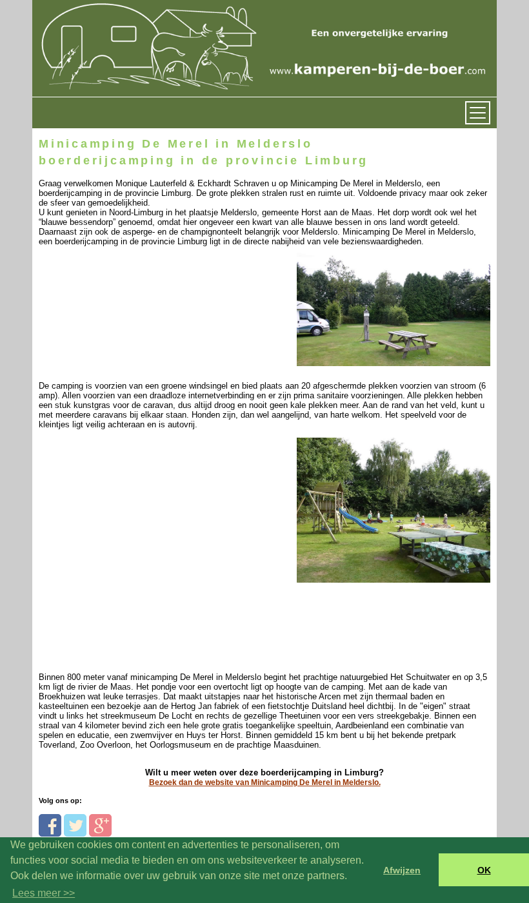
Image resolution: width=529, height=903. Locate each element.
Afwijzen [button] (402, 870)
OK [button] (484, 870)
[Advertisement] (127, 518)
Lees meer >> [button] (43, 893)
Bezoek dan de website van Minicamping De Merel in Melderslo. (265, 782)
